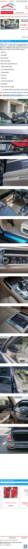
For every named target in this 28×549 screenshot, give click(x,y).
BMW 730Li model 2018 (8, 44)
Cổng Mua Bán (3, 1)
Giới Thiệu (24, 537)
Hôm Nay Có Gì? (20, 12)
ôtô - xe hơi (17, 16)
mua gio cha (7, 540)
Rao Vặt (12, 1)
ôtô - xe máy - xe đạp (9, 16)
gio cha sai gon (14, 540)
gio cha (1, 540)
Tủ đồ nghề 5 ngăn (11, 502)
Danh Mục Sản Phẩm (7, 12)
